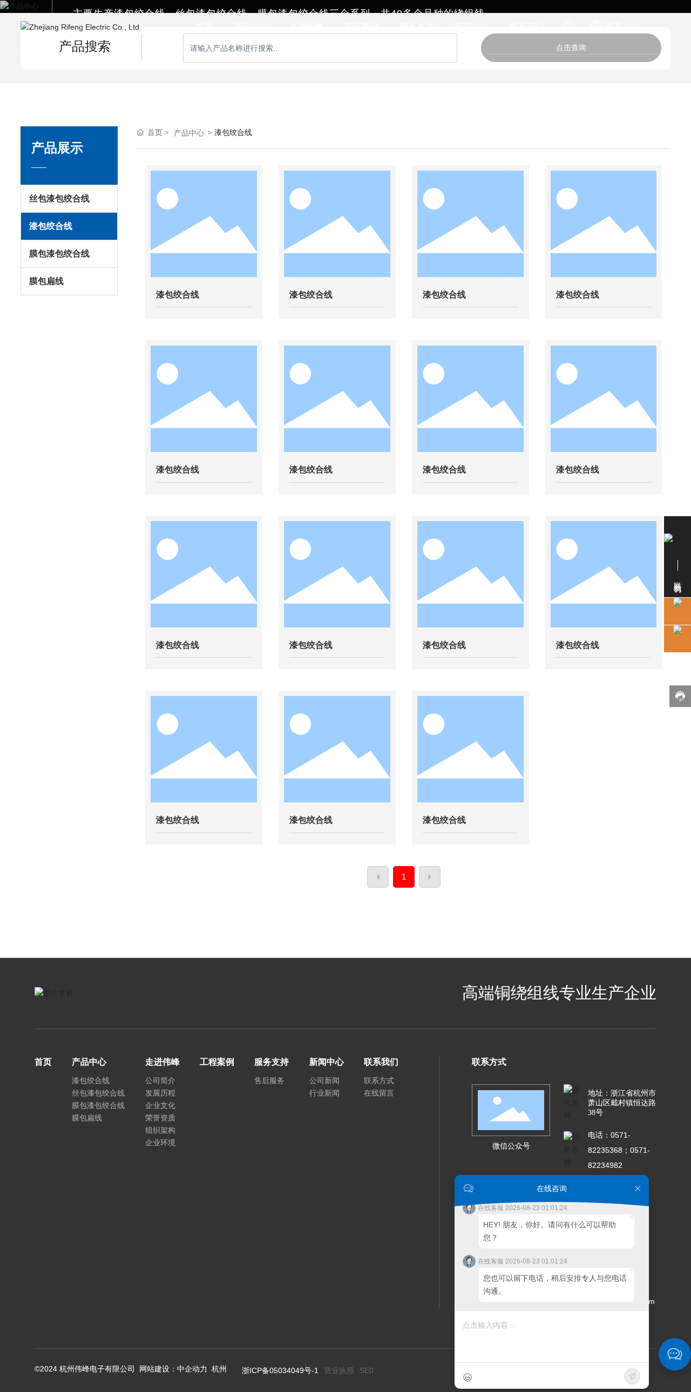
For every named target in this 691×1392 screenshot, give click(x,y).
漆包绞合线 (177, 294)
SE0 (367, 1370)
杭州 (219, 1368)
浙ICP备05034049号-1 (280, 1370)
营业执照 (339, 1370)
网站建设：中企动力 (173, 1368)
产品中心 (189, 133)
